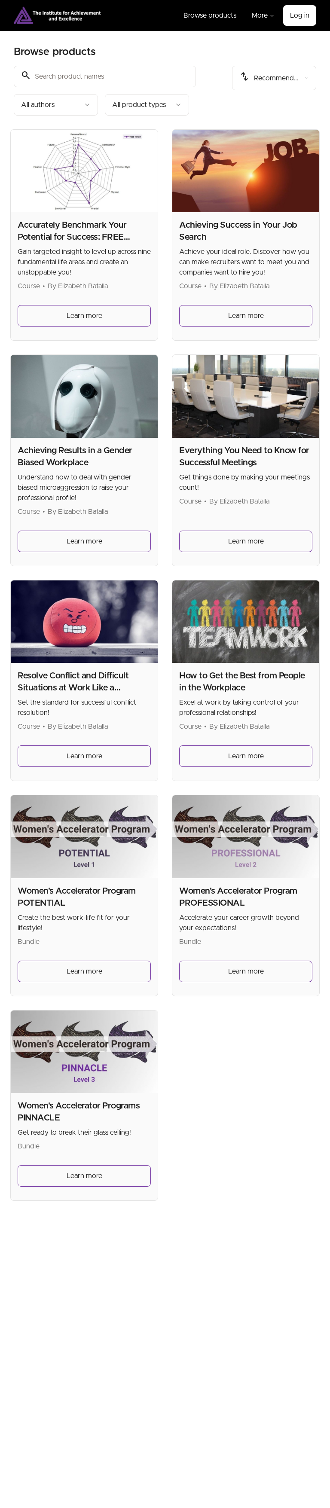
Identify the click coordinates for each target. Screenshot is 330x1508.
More (260, 15)
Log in (299, 15)
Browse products (209, 15)
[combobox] (56, 105)
